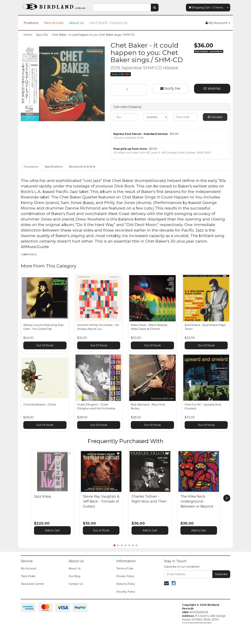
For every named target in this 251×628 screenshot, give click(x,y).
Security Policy (125, 591)
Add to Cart (52, 530)
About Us (76, 23)
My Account (28, 568)
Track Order (28, 576)
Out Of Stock (44, 345)
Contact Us (76, 584)
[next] (226, 498)
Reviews (74, 166)
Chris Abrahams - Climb (39, 404)
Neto (209, 622)
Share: (115, 74)
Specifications (53, 166)
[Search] (155, 7)
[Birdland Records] (54, 5)
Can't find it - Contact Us (108, 23)
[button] (69, 453)
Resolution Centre (32, 584)
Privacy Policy (125, 576)
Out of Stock (101, 530)
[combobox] (121, 7)
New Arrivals (54, 23)
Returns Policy (125, 584)
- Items (207, 7)
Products (31, 23)
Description (31, 166)
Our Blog (74, 576)
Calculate (216, 117)
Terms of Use (124, 568)
